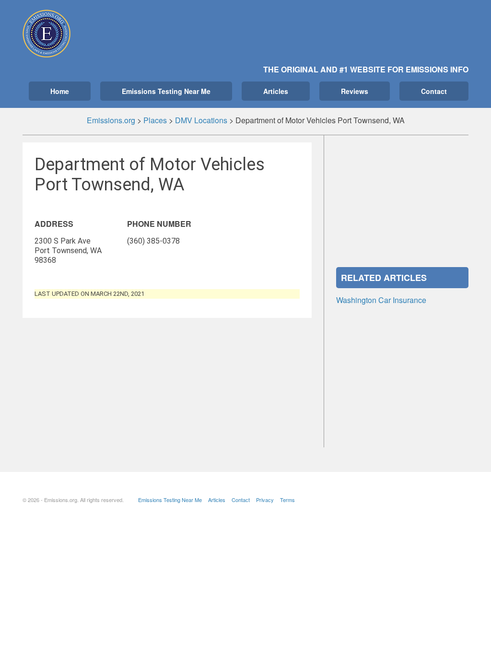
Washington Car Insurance (381, 299)
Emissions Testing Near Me (166, 91)
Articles (275, 91)
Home (59, 91)
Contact (434, 91)
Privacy (265, 499)
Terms (287, 499)
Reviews (354, 91)
